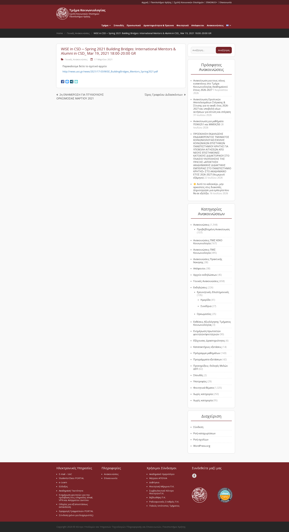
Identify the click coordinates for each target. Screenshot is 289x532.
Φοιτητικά (182, 25)
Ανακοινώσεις (215, 25)
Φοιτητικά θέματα (203, 387)
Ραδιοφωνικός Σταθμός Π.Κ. (164, 501)
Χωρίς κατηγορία (203, 394)
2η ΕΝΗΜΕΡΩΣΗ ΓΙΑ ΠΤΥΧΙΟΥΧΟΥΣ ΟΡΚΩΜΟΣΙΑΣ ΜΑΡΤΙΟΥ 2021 (80, 96)
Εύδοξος (63, 486)
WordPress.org (201, 446)
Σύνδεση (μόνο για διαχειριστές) (76, 515)
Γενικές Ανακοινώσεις (76, 59)
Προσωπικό (134, 25)
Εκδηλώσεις (200, 287)
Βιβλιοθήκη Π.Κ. (157, 497)
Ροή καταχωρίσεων (204, 433)
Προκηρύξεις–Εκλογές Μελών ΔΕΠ (210, 367)
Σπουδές (119, 25)
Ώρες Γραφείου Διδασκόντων (164, 94)
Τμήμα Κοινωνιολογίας (87, 10)
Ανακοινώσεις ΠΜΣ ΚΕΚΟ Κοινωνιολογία (207, 242)
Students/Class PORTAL (71, 478)
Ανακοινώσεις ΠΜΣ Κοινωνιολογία (204, 251)
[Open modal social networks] (71, 81)
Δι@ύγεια (154, 482)
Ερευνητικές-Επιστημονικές (213, 292)
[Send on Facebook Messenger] (67, 81)
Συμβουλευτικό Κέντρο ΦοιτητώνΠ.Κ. (161, 492)
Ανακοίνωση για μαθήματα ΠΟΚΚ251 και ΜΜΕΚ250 (208, 123)
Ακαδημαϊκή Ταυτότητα (71, 490)
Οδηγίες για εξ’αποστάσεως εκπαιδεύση (73, 505)
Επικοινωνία (225, 2)
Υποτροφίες (200, 381)
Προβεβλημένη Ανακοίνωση (213, 229)
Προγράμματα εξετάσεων (207, 359)
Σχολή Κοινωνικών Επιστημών (189, 2)
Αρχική (145, 2)
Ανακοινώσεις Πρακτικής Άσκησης (207, 260)
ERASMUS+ (211, 2)
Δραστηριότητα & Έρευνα (158, 25)
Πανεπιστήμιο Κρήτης (161, 2)
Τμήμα (104, 25)
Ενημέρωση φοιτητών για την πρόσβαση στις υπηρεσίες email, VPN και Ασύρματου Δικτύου (76, 497)
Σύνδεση (198, 427)
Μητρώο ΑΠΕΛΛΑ (158, 478)
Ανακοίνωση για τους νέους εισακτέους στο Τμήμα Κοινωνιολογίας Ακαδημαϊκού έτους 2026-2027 (210, 85)
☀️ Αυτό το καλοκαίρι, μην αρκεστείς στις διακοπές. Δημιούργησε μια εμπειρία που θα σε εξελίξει (211, 188)
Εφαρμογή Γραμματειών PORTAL (76, 511)
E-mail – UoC (65, 474)
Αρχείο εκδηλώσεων (205, 274)
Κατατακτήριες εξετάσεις (207, 347)
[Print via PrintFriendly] (76, 81)
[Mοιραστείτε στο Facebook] (62, 81)
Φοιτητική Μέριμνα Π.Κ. (161, 486)
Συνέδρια (205, 306)
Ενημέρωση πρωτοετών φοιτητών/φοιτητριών (207, 332)
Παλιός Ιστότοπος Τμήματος (164, 505)
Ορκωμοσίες (204, 314)
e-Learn (63, 482)
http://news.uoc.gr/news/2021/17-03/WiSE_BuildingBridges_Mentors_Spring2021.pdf (110, 71)
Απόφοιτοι (197, 25)
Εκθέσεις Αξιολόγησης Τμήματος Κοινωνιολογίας (212, 323)
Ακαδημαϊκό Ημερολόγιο (161, 474)
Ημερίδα (205, 299)
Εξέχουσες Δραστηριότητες (209, 340)
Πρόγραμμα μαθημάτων (206, 353)
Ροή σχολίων (200, 439)
